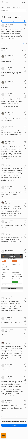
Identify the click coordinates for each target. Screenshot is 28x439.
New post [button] (14, 425)
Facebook (2, 43)
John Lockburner (9, 55)
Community (12, 7)
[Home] (5, 3)
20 (26, 43)
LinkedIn (6, 43)
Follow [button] (14, 21)
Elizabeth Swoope (9, 164)
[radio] (25, 24)
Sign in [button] (23, 2)
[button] (20, 3)
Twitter (4, 43)
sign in (6, 416)
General (19, 7)
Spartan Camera (5, 7)
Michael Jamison (9, 24)
